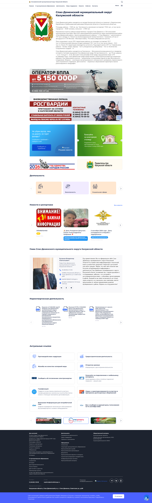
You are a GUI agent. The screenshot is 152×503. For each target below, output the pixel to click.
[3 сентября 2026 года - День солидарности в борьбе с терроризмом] (103, 218)
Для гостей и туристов (35, 468)
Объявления (32, 450)
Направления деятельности (69, 435)
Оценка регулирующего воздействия (72, 456)
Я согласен (118, 496)
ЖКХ (38, 233)
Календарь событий (35, 442)
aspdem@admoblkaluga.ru (52, 482)
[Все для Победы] (103, 420)
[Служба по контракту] (48, 420)
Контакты (95, 6)
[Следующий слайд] (121, 140)
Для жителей (33, 433)
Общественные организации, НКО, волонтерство (103, 438)
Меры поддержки (71, 6)
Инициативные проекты (100, 435)
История (31, 462)
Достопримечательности (36, 464)
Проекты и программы (68, 439)
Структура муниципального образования (73, 446)
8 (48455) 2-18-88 (34, 482)
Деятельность (60, 6)
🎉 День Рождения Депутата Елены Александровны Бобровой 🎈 (74, 232)
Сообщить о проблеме (41, 147)
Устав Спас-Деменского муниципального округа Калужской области (41, 473)
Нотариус (32, 455)
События (88, 6)
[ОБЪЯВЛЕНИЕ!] (48, 218)
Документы (64, 452)
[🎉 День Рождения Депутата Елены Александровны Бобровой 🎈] (76, 218)
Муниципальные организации (70, 450)
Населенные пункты (35, 470)
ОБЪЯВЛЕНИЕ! (42, 231)
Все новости (118, 205)
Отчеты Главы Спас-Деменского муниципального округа (38, 436)
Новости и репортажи (35, 444)
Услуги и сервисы (34, 448)
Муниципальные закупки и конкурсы (72, 454)
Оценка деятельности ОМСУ (101, 440)
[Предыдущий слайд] (78, 140)
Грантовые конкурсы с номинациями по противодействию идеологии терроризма (41, 452)
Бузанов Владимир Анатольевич (66, 259)
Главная (31, 6)
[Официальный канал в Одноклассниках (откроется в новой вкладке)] (121, 481)
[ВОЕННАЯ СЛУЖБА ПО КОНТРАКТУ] (76, 80)
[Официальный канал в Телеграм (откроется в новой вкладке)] (112, 481)
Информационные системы (69, 458)
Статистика (64, 445)
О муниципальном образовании (45, 6)
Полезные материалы (35, 446)
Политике (31, 499)
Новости (81, 6)
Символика (32, 460)
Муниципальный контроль (69, 460)
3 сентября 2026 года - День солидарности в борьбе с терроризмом (101, 232)
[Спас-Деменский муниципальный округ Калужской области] (41, 26)
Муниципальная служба (68, 448)
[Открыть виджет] (147, 498)
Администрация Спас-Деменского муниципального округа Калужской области (75, 238)
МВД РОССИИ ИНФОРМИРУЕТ (99, 237)
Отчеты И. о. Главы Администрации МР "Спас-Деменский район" (42, 439)
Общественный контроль (101, 433)
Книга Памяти (33, 466)
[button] (121, 189)
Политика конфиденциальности (86, 480)
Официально (65, 442)
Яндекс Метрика (61, 495)
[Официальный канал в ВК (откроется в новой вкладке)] (116, 481)
